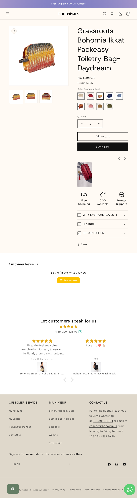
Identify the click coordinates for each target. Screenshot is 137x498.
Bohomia (25, 490)
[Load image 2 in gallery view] (31, 96)
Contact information (113, 489)
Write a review (68, 280)
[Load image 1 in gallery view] (16, 96)
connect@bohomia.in (103, 426)
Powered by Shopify (39, 490)
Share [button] (84, 244)
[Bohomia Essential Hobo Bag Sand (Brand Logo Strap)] (42, 367)
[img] (68, 326)
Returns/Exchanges (20, 426)
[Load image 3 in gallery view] (45, 96)
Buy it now (103, 146)
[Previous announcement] (7, 4)
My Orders (14, 418)
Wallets (53, 434)
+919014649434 (103, 421)
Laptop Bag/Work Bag (61, 418)
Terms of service (92, 489)
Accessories (55, 443)
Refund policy (75, 489)
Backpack (54, 426)
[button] (7, 14)
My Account (15, 410)
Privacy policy (58, 489)
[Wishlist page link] (104, 14)
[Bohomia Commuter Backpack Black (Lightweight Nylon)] (95, 367)
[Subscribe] (69, 464)
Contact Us (15, 434)
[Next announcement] (130, 4)
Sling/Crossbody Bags (61, 410)
